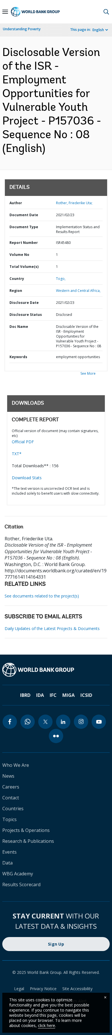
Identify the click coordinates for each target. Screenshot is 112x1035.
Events (9, 852)
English (98, 29)
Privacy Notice (43, 988)
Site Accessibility (77, 988)
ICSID (86, 695)
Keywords (18, 356)
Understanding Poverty (21, 29)
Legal (19, 988)
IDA (40, 695)
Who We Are (15, 765)
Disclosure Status (25, 314)
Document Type (23, 226)
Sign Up (56, 944)
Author (15, 202)
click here (46, 1025)
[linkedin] (63, 722)
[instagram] (81, 722)
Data (7, 863)
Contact (10, 798)
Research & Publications (28, 841)
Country (16, 278)
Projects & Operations (26, 830)
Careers (10, 787)
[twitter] (45, 722)
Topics (9, 819)
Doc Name (18, 326)
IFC (53, 695)
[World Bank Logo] (35, 12)
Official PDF (23, 441)
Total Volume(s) (23, 266)
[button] (106, 11)
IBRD (25, 695)
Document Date (23, 214)
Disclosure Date (24, 302)
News (8, 776)
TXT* (17, 453)
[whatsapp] (27, 722)
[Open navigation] (5, 12)
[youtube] (99, 722)
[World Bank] (56, 670)
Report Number (23, 242)
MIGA (68, 695)
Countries (13, 808)
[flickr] (56, 736)
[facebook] (10, 722)
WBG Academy (17, 873)
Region (15, 290)
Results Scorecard (21, 884)
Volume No (19, 254)
